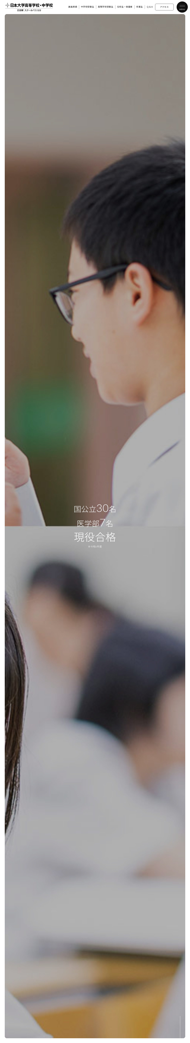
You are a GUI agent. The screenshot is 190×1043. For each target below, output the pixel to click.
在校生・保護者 (125, 7)
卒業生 (139, 7)
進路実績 (72, 7)
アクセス (164, 7)
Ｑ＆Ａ (150, 7)
